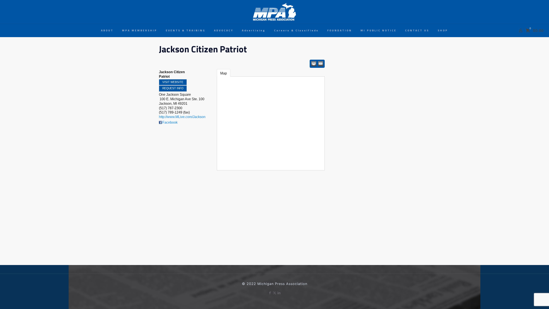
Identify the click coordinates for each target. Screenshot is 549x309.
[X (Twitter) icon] (274, 293)
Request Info (172, 88)
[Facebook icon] (270, 293)
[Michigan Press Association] (274, 12)
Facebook (170, 122)
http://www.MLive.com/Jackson (182, 117)
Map (223, 73)
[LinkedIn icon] (279, 293)
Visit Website (172, 82)
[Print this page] (313, 63)
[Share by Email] (320, 63)
